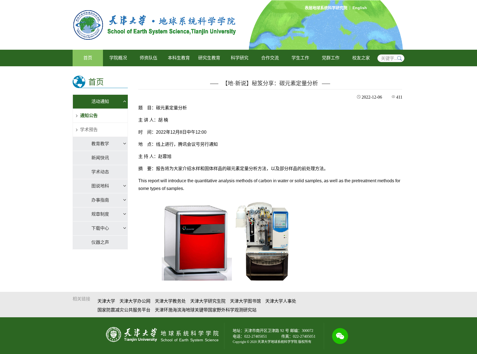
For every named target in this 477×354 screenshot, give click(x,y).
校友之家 (361, 58)
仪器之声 (100, 242)
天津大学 (106, 301)
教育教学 (100, 143)
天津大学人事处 (280, 301)
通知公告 (89, 115)
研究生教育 (209, 58)
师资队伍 (148, 58)
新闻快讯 (100, 157)
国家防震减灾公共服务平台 (123, 310)
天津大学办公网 (135, 301)
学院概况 (118, 58)
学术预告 (89, 129)
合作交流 (270, 58)
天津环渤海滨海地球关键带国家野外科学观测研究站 (205, 310)
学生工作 (300, 58)
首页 (87, 58)
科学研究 (239, 58)
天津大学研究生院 (208, 301)
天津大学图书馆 (245, 301)
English (360, 8)
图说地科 (100, 186)
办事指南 (100, 200)
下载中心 (100, 228)
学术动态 (100, 172)
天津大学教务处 (170, 301)
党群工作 (331, 58)
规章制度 (100, 214)
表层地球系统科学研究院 (326, 8)
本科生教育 (179, 58)
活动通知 (100, 101)
